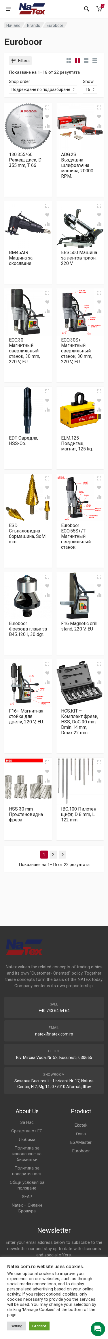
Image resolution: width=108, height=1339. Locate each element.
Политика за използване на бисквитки (26, 1154)
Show (88, 81)
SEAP (27, 1196)
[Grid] (69, 60)
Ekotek (81, 1125)
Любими (27, 1139)
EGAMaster (81, 1142)
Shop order (19, 81)
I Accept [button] (39, 1326)
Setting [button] (16, 1326)
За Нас (27, 1122)
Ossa (81, 1133)
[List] (86, 60)
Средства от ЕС (27, 1131)
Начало (13, 25)
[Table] (94, 60)
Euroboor (81, 1151)
